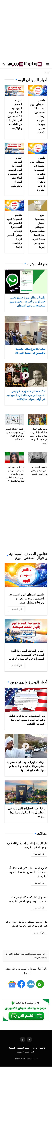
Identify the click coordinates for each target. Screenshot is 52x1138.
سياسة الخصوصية (23, 1048)
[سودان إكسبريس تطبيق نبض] (31, 984)
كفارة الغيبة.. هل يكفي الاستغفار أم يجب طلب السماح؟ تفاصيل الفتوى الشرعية (28, 872)
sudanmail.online (20, 1058)
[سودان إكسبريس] (24, 64)
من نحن (34, 1048)
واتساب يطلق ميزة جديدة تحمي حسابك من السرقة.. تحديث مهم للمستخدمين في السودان (27, 301)
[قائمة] (47, 64)
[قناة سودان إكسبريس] (40, 984)
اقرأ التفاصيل (16, 609)
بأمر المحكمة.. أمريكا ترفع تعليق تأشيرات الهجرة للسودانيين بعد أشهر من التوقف (27, 719)
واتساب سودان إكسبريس (26, 1052)
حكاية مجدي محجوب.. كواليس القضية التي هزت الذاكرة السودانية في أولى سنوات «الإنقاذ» (26, 395)
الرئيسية (42, 1048)
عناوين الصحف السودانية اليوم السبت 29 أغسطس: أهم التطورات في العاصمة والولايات (26, 654)
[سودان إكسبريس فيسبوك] (21, 984)
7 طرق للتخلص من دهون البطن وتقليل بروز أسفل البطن (39, 470)
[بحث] (4, 64)
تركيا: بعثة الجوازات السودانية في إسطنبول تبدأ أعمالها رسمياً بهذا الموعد (26, 812)
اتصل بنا (12, 1048)
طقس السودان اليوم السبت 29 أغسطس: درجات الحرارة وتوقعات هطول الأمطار (26, 598)
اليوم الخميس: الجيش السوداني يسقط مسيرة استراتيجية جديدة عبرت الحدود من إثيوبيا (37, 231)
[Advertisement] (26, 30)
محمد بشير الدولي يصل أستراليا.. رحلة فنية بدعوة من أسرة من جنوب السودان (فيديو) (38, 435)
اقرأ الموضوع (39, 853)
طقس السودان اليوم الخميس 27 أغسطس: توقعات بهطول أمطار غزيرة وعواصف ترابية (14, 231)
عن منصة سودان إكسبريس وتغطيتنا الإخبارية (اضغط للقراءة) (26, 955)
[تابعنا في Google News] (12, 984)
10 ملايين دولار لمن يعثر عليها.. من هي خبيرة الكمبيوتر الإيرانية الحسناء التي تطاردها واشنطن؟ (15, 473)
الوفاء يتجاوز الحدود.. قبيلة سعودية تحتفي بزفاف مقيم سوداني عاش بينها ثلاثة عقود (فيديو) (26, 766)
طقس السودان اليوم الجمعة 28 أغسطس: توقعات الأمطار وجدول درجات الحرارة (37, 173)
